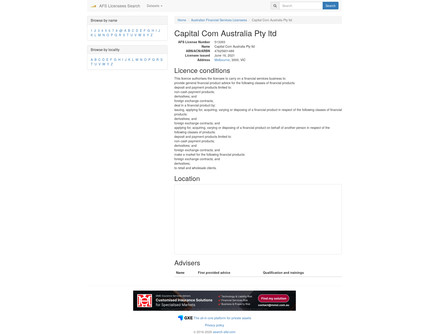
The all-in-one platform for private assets (222, 318)
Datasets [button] (153, 5)
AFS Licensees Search (119, 6)
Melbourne (222, 59)
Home (182, 20)
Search (331, 5)
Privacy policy (214, 325)
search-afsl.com (224, 332)
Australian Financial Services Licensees (219, 20)
